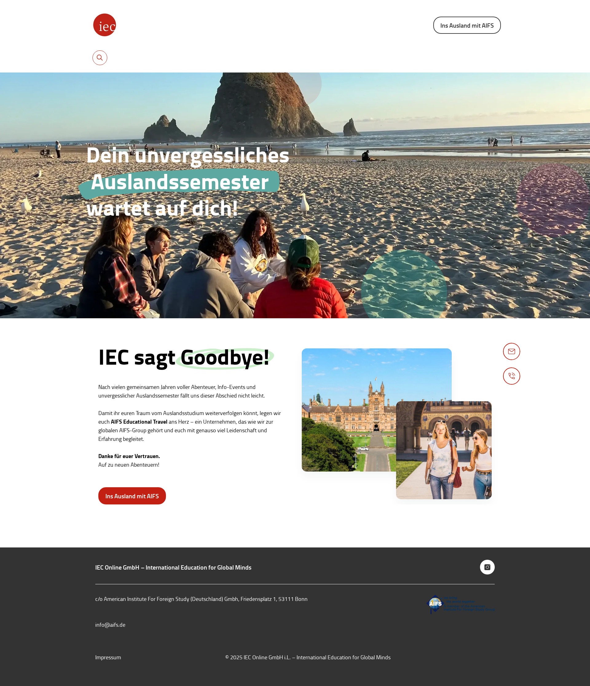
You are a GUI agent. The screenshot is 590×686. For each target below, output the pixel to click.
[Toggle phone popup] (511, 376)
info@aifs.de (110, 624)
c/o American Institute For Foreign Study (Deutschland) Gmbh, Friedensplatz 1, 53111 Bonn (201, 598)
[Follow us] (487, 567)
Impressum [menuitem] (108, 657)
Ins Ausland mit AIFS (467, 25)
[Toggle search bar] (99, 57)
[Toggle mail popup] (511, 351)
